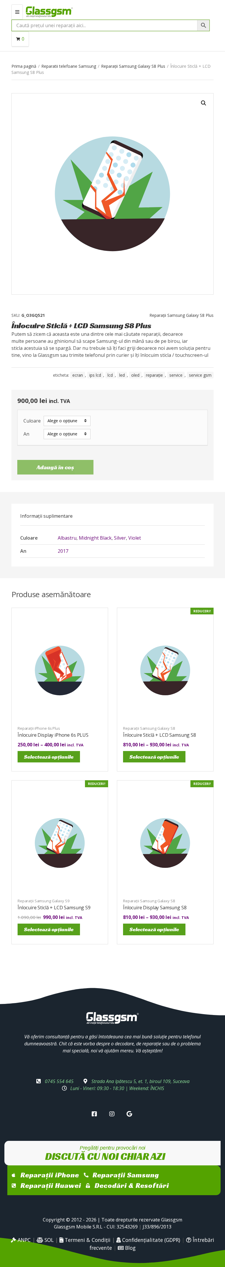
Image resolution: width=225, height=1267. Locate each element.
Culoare (32, 421)
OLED (135, 375)
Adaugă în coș (55, 467)
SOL (48, 1239)
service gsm (200, 375)
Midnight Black (95, 538)
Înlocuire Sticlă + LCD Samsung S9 (54, 907)
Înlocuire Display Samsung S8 (155, 907)
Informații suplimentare (46, 516)
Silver (120, 538)
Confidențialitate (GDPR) (150, 1239)
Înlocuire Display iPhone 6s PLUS (53, 735)
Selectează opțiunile (49, 756)
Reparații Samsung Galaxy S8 (149, 728)
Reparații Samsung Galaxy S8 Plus (133, 66)
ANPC (23, 1239)
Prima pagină (23, 66)
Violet (134, 538)
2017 (63, 551)
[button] (203, 103)
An (26, 434)
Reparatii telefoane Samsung (68, 66)
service (176, 375)
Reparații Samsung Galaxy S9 (43, 900)
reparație (154, 375)
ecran (77, 375)
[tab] (46, 515)
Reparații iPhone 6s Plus (39, 728)
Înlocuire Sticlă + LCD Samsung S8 (159, 735)
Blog (130, 1247)
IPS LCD (95, 375)
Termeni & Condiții (86, 1239)
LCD (110, 375)
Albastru (67, 538)
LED (122, 375)
